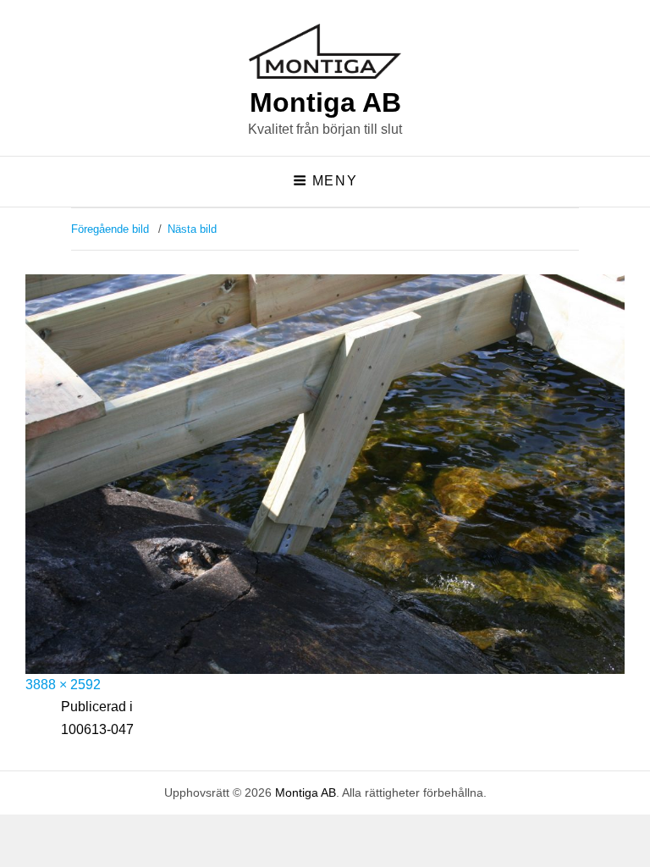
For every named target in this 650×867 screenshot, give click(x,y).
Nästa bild (192, 229)
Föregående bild (110, 229)
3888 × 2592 (63, 684)
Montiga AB (325, 102)
